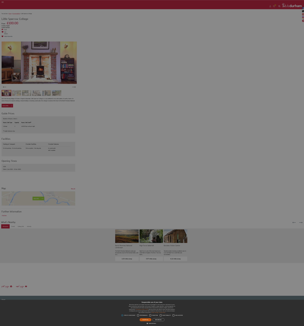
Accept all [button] (145, 319)
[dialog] (152, 313)
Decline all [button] (158, 319)
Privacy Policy (162, 312)
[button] (152, 323)
